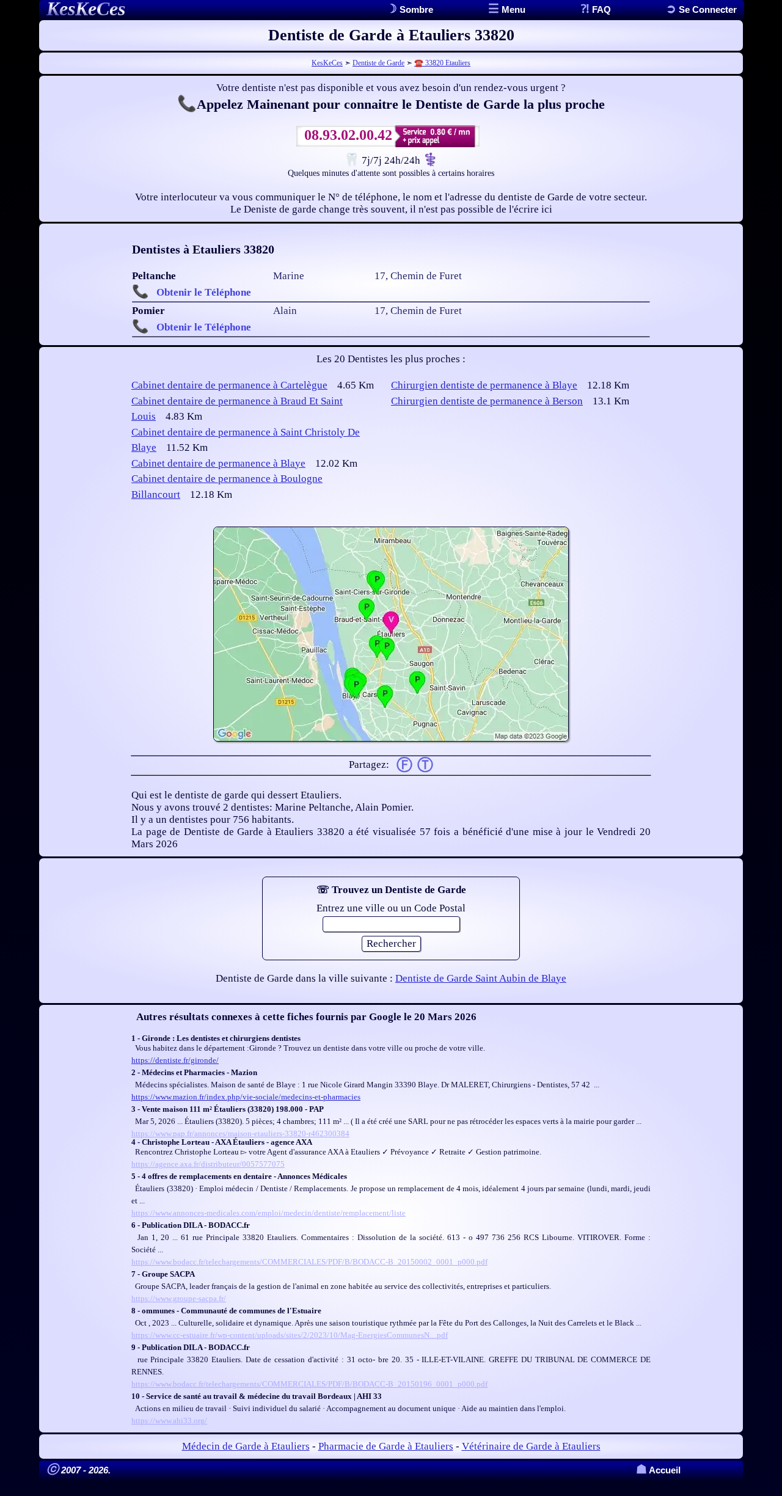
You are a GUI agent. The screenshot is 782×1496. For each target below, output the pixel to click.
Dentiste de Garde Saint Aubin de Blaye (480, 978)
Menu (512, 9)
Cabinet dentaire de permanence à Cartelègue (229, 385)
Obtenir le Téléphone (203, 292)
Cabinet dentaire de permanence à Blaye (218, 463)
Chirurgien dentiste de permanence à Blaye (484, 385)
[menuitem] (701, 9)
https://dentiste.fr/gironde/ (175, 1060)
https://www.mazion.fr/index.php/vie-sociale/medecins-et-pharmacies (245, 1096)
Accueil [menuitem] (658, 1470)
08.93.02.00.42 (348, 135)
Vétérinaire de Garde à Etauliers (531, 1446)
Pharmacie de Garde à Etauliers (385, 1446)
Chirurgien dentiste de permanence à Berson (487, 401)
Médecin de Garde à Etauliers (246, 1446)
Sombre (415, 9)
